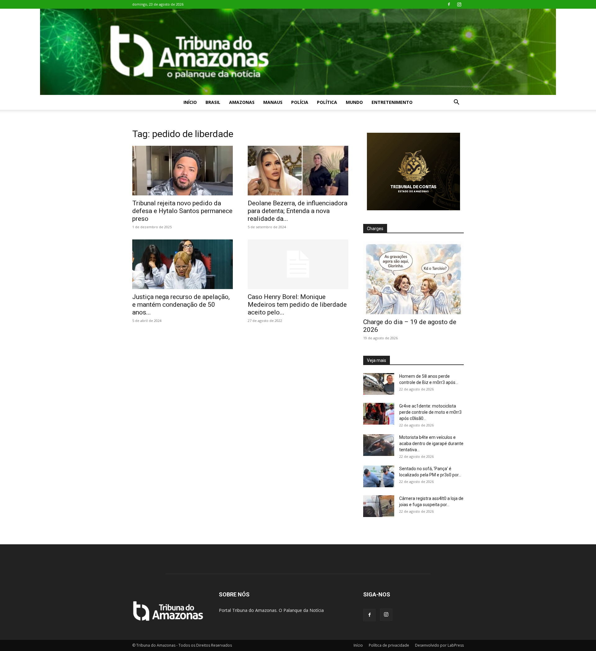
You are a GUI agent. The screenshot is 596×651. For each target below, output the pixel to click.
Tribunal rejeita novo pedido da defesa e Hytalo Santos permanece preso (182, 210)
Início (190, 102)
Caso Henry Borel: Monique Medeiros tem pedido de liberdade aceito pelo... (297, 304)
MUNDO (354, 102)
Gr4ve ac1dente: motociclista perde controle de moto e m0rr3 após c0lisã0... (430, 412)
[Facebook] (449, 4)
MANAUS (272, 102)
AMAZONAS (242, 102)
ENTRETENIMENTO (392, 102)
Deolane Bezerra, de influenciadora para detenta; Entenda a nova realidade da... (297, 210)
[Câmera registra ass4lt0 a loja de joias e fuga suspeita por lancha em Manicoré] (378, 506)
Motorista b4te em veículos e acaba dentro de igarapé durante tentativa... (431, 443)
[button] (456, 103)
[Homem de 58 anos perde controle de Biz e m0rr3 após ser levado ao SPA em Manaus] (378, 384)
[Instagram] (459, 4)
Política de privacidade (389, 645)
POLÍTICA (327, 102)
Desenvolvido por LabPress (439, 645)
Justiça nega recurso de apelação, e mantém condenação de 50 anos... (181, 304)
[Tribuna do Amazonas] (298, 52)
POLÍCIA (299, 102)
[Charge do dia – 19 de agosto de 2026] (413, 277)
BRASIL (212, 102)
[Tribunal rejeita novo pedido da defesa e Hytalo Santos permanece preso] (182, 170)
